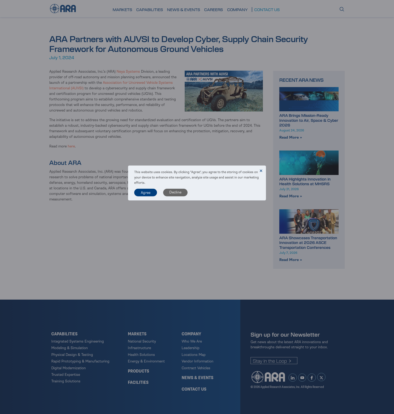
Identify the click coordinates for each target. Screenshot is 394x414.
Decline (175, 192)
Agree (145, 192)
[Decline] (261, 171)
